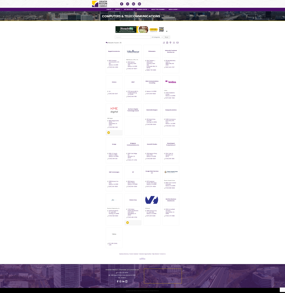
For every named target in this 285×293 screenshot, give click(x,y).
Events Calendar (134, 254)
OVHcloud (147, 208)
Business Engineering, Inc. (113, 208)
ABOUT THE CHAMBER (158, 9)
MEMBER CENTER (142, 9)
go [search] (167, 37)
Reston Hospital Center (169, 180)
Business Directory (124, 254)
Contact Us (163, 254)
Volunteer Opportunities (145, 254)
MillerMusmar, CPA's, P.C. (132, 59)
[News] (108, 133)
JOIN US (108, 9)
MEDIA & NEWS (173, 9)
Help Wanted (155, 254)
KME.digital (110, 118)
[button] (107, 42)
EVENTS (117, 9)
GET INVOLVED (128, 9)
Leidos (165, 90)
